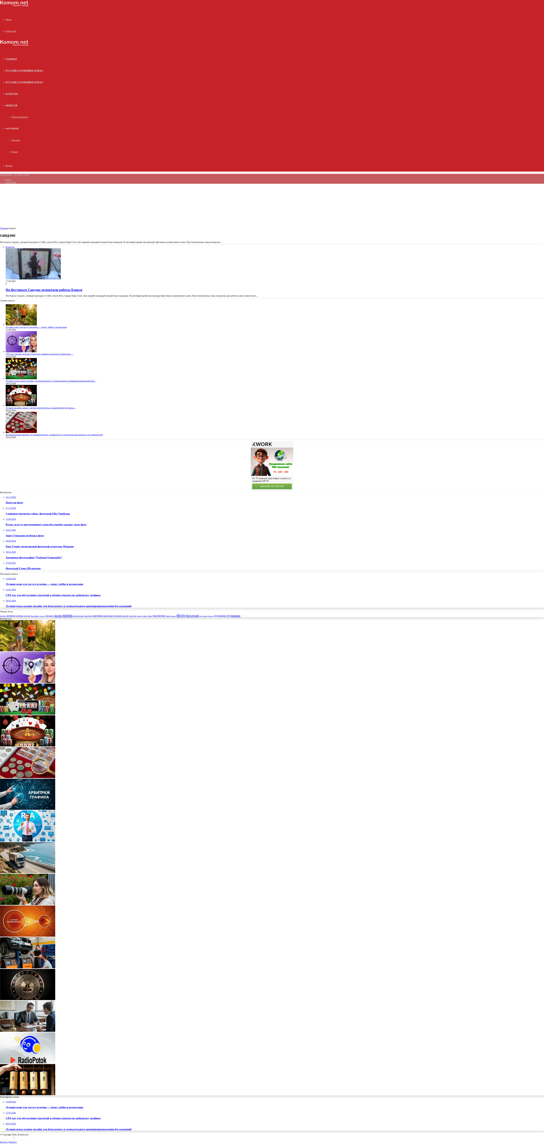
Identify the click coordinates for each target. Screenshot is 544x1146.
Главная (4, 228)
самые (144, 616)
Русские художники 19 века (24, 70)
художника (233, 615)
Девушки (15, 140)
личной (125, 616)
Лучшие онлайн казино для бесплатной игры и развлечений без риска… (41, 408)
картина (88, 616)
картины (98, 615)
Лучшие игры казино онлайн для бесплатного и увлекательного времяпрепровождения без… (51, 381)
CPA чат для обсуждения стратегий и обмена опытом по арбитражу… (39, 354)
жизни (58, 615)
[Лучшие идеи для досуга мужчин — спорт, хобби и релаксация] (21, 324)
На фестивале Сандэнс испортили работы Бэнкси (44, 290)
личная (117, 615)
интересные (78, 616)
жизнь (68, 615)
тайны (150, 616)
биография (35, 616)
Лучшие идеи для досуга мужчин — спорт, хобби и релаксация (36, 327)
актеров (11, 615)
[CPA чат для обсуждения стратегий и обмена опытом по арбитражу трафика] (21, 351)
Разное (14, 152)
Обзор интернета (19, 117)
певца (139, 616)
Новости (11, 105)
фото (181, 615)
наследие (133, 616)
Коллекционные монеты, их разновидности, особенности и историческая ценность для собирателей (54, 435)
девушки (49, 616)
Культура (12, 94)
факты (168, 616)
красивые (108, 615)
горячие (42, 616)
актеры (19, 615)
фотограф (192, 615)
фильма (173, 616)
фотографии (203, 616)
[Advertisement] (272, 206)
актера (3, 616)
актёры (27, 616)
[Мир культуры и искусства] (14, 6)
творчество (159, 615)
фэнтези (210, 616)
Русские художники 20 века (24, 82)
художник (220, 615)
